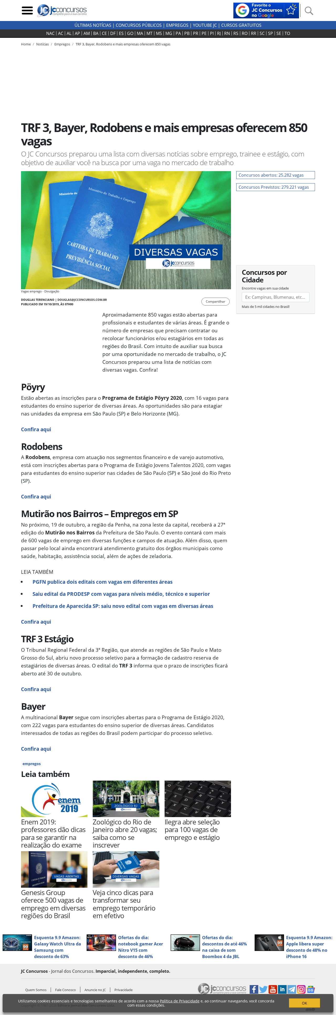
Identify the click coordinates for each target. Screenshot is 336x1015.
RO (245, 33)
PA (178, 33)
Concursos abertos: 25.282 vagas (271, 175)
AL (69, 33)
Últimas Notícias (93, 25)
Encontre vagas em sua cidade (265, 288)
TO (287, 33)
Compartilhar (215, 301)
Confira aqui (36, 429)
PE (204, 33)
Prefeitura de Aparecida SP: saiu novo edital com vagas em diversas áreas (123, 605)
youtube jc (205, 25)
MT (149, 33)
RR (253, 33)
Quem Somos (35, 989)
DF (113, 33)
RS (235, 33)
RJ (219, 33)
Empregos (177, 25)
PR (195, 33)
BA (95, 33)
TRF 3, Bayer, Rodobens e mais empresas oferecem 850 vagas (123, 44)
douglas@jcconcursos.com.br (82, 300)
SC (262, 33)
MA (140, 33)
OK (304, 1003)
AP (77, 33)
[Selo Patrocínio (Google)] (266, 10)
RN (227, 33)
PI (212, 33)
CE (104, 33)
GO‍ (130, 33)
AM (86, 33)
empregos (32, 763)
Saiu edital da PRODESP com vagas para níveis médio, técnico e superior (121, 593)
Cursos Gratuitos (241, 25)
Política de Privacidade (180, 1000)
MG (168, 33)
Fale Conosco (65, 989)
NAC (50, 33)
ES (121, 33)
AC (60, 33)
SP (270, 33)
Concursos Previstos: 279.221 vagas (274, 187)
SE (278, 33)
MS (159, 33)
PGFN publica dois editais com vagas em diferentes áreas (102, 581)
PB (187, 33)
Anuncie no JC (95, 989)
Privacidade (123, 989)
